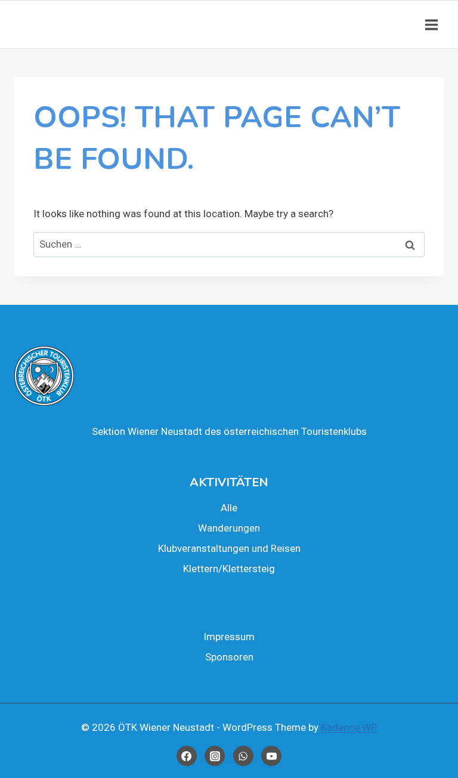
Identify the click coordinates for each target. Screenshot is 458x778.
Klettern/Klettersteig (229, 569)
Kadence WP (349, 727)
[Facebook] (187, 756)
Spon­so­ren (229, 657)
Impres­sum (229, 637)
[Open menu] (431, 24)
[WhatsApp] (243, 756)
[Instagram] (215, 756)
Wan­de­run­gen (229, 528)
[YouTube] (271, 756)
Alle (229, 508)
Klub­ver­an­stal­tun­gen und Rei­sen (229, 548)
